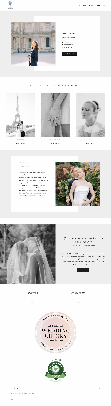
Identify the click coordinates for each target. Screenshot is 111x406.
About (84, 5)
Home (78, 5)
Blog (104, 5)
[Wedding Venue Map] (55, 370)
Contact (98, 5)
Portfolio (91, 5)
